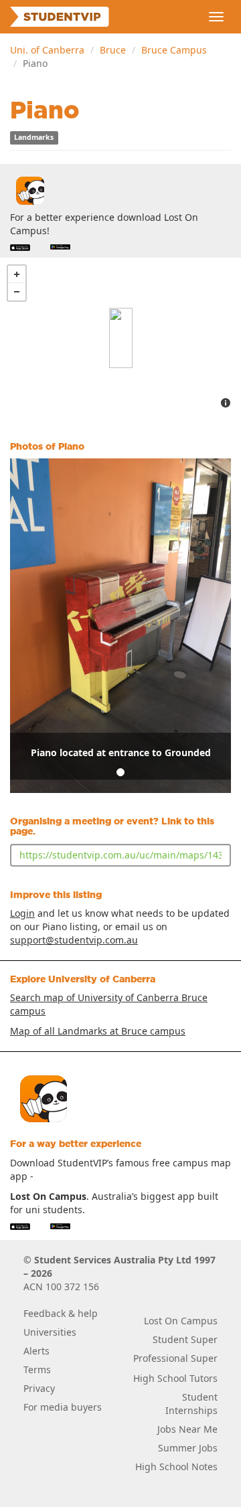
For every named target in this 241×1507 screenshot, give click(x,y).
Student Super (185, 1339)
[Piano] (121, 338)
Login (22, 913)
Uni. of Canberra (47, 49)
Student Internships (191, 1404)
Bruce (113, 49)
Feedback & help (60, 1313)
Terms (37, 1369)
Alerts (36, 1350)
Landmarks (34, 138)
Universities (49, 1332)
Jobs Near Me (187, 1429)
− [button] (16, 291)
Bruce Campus (174, 49)
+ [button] (16, 274)
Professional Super (175, 1358)
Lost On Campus (181, 1320)
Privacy (39, 1388)
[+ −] (120, 338)
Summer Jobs (188, 1447)
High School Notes (176, 1466)
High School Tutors (175, 1378)
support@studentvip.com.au (74, 940)
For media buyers (62, 1407)
